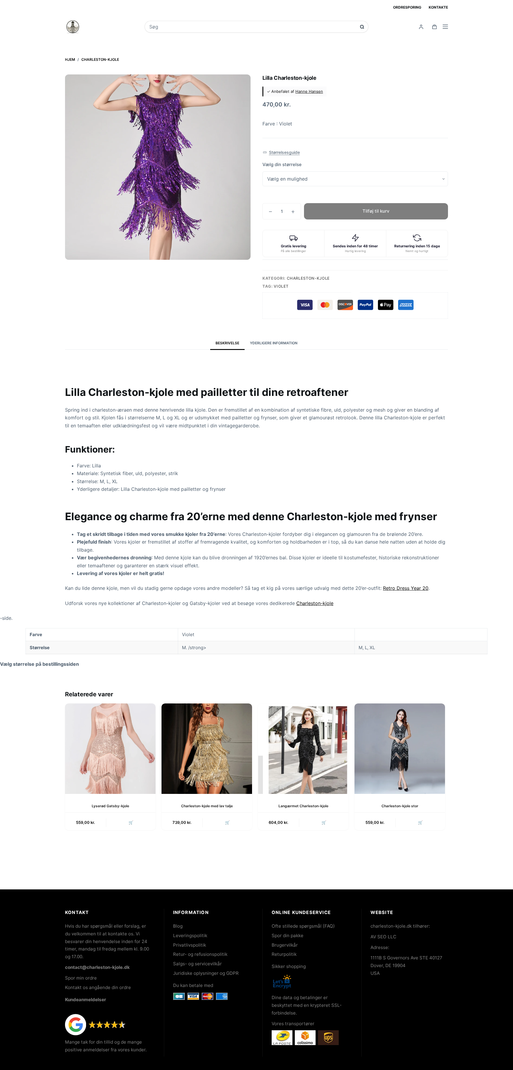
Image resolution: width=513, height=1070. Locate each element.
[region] (256, 641)
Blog (178, 926)
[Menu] (445, 26)
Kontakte (438, 7)
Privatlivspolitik (189, 945)
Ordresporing (407, 7)
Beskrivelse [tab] (227, 343)
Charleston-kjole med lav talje (207, 806)
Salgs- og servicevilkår (197, 963)
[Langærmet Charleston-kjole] (303, 748)
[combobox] (252, 27)
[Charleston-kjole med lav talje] (207, 748)
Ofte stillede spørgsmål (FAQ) (303, 926)
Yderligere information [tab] (273, 343)
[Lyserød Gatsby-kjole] (110, 748)
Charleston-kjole (308, 278)
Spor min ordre (81, 978)
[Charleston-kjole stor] (399, 748)
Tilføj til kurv (376, 211)
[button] (281, 153)
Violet (281, 286)
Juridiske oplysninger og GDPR (206, 973)
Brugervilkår (285, 945)
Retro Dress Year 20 (405, 588)
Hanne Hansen (309, 91)
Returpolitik (284, 954)
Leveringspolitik (190, 935)
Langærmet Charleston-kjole (303, 806)
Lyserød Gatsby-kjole (110, 806)
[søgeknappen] (362, 27)
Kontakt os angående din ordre (98, 987)
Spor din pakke (287, 935)
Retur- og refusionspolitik (200, 954)
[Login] (421, 27)
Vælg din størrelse (282, 164)
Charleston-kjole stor (399, 806)
